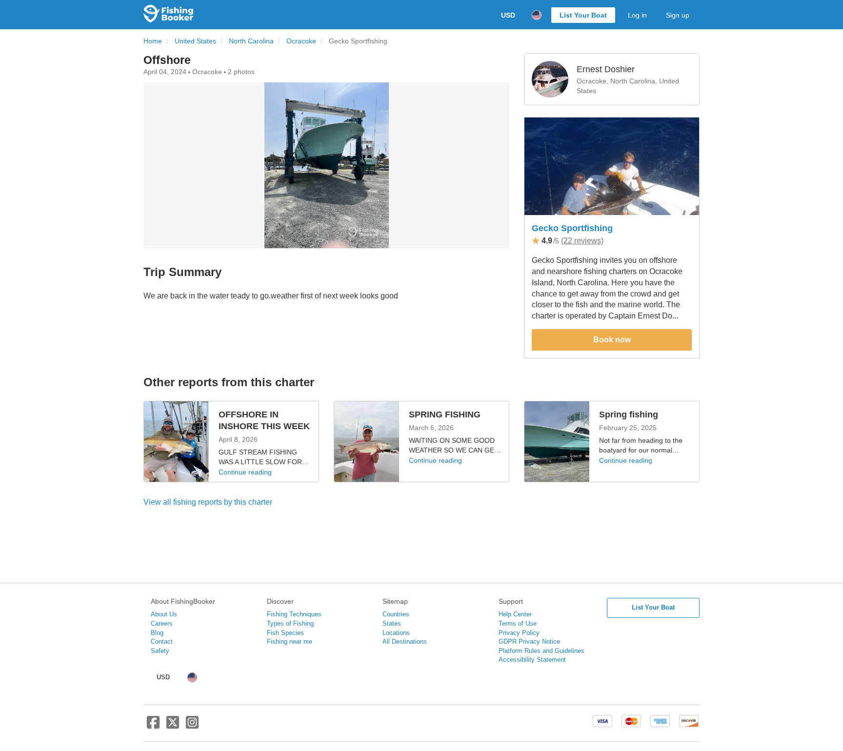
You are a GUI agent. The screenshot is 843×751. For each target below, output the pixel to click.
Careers (162, 623)
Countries (395, 614)
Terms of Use (518, 623)
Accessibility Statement (532, 659)
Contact (162, 641)
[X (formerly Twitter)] (172, 726)
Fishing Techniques (294, 614)
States (391, 623)
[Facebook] (153, 726)
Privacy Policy (519, 632)
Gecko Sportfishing (572, 228)
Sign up (677, 15)
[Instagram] (192, 726)
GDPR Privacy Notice (529, 641)
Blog (157, 632)
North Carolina (251, 41)
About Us (164, 614)
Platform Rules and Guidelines (541, 650)
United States (195, 41)
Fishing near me (289, 641)
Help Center (515, 614)
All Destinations (404, 641)
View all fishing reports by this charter (207, 502)
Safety (160, 650)
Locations (396, 632)
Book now (612, 340)
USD (508, 15)
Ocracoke (301, 41)
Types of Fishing (290, 623)
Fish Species (285, 632)
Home (152, 41)
